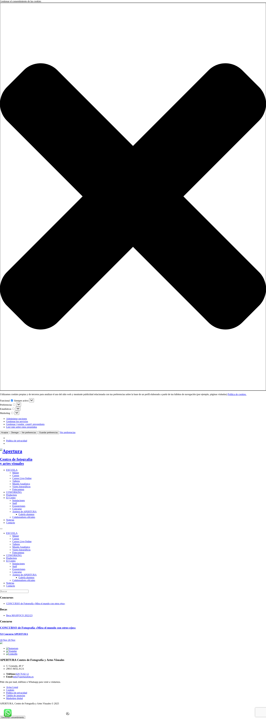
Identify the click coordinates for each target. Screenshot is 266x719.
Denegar (15, 432)
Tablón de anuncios (15, 695)
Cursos (15, 475)
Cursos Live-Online (22, 478)
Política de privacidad (16, 440)
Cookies (10, 690)
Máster (15, 472)
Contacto (10, 522)
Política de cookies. (237, 394)
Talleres (16, 481)
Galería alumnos (26, 514)
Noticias (10, 520)
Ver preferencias (29, 432)
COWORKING (14, 492)
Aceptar (4, 432)
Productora (11, 495)
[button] (133, 197)
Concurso (17, 508)
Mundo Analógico (21, 484)
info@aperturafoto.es (23, 676)
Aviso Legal (12, 687)
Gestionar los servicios (17, 421)
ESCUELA (12, 470)
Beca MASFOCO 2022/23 (19, 615)
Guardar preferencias (48, 432)
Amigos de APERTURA (24, 511)
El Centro (11, 497)
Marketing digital (14, 698)
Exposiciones (18, 506)
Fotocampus (18, 489)
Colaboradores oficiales (23, 517)
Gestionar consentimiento (12, 717)
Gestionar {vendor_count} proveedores (25, 424)
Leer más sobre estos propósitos (21, 427)
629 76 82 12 (22, 674)
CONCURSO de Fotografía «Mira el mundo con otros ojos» (35, 603)
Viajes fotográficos (21, 486)
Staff (14, 503)
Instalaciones (18, 500)
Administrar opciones (16, 418)
